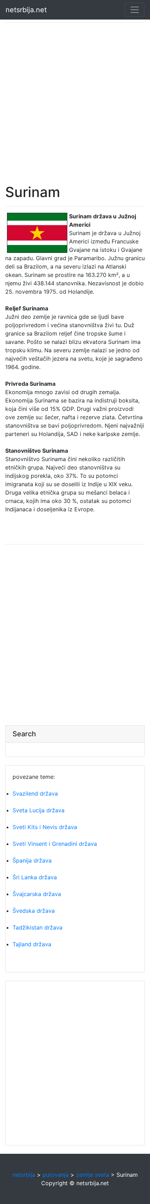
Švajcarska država (37, 893)
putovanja (56, 1174)
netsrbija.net (26, 10)
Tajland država (32, 944)
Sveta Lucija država (39, 810)
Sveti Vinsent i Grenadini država (55, 843)
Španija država (32, 860)
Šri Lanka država (35, 877)
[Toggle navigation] (134, 10)
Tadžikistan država (37, 927)
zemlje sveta (92, 1174)
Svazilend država (35, 793)
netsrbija (24, 1174)
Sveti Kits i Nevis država (45, 826)
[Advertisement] (75, 103)
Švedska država (34, 910)
